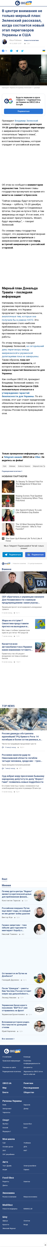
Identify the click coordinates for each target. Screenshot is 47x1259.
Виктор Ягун (7, 917)
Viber (37, 457)
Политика (28, 1083)
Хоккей (5, 1128)
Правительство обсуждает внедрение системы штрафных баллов (15, 656)
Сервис (26, 1169)
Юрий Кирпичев (8, 1031)
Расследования (31, 1088)
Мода (26, 1224)
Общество (29, 1092)
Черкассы (6, 1112)
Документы (28, 1067)
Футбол (5, 1124)
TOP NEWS (8, 705)
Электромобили (30, 1166)
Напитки (27, 1181)
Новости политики (31, 40)
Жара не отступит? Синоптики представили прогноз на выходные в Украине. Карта (15, 623)
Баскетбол (28, 1124)
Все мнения (7, 1039)
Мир (5, 1088)
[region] (23, 164)
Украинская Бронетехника (13, 1014)
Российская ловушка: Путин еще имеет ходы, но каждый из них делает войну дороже (16, 911)
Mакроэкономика (30, 1197)
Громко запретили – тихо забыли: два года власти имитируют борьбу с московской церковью (14, 928)
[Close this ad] (45, 1245)
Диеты (5, 1185)
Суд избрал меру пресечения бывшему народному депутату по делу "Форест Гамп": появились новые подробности (23, 779)
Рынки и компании (9, 1197)
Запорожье (7, 1109)
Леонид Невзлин (9, 998)
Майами (12, 466)
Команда (27, 1057)
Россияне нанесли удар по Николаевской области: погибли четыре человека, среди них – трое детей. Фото (21, 758)
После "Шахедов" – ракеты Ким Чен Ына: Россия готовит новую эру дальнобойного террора (16, 991)
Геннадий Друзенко (10, 980)
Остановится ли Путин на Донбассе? (14, 974)
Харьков (27, 1105)
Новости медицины (10, 1209)
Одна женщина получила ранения (16, 765)
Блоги (5, 1092)
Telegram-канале (13, 457)
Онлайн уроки (8, 1147)
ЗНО (4, 1150)
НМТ (25, 1150)
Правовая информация (11, 1061)
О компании (7, 1057)
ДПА (25, 1147)
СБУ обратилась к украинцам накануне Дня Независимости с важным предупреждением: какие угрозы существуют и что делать (23, 599)
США (4, 466)
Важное (6, 569)
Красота (6, 1224)
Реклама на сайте (9, 1067)
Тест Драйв (7, 1166)
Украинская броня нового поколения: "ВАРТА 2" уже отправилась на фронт (14, 1008)
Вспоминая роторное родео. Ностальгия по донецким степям (16, 1025)
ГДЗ (4, 1143)
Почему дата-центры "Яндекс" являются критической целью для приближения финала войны (17, 894)
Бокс (25, 1128)
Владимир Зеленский (26, 120)
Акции (5, 1169)
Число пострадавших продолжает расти (19, 744)
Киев (4, 1105)
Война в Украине (24, 466)
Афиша (5, 1221)
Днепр (26, 1109)
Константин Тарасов (11, 900)
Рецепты (6, 1181)
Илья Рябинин (15, 40)
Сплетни (27, 1221)
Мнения (6, 885)
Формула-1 (7, 1131)
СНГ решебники (8, 1154)
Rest (4, 879)
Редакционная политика (11, 471)
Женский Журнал (9, 1228)
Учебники (27, 1143)
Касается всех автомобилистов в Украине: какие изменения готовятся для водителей (17, 647)
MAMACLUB (28, 1209)
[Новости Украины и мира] (6, 564)
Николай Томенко (9, 934)
